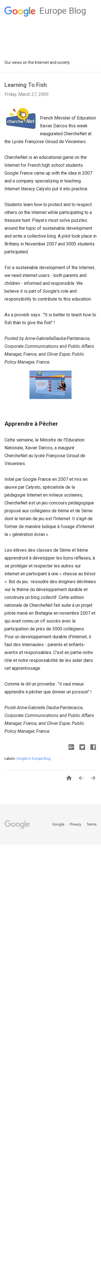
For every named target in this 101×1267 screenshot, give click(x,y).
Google (58, 824)
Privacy (76, 824)
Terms (92, 824)
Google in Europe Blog (33, 759)
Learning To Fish (25, 85)
